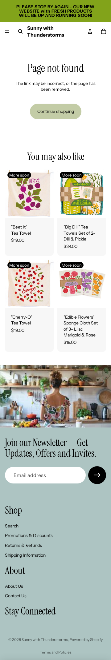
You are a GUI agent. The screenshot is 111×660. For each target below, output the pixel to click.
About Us (14, 586)
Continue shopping (55, 111)
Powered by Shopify (86, 639)
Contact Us (16, 596)
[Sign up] (97, 475)
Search (11, 526)
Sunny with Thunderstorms (45, 639)
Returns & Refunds (23, 545)
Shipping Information (25, 555)
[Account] (90, 31)
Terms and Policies (56, 652)
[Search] (20, 31)
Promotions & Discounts (29, 536)
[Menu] (7, 31)
